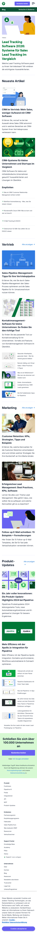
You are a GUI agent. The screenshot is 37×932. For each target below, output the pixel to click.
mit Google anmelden (21, 759)
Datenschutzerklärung (17, 773)
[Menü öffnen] (33, 3)
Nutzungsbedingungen (14, 770)
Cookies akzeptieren (18, 929)
